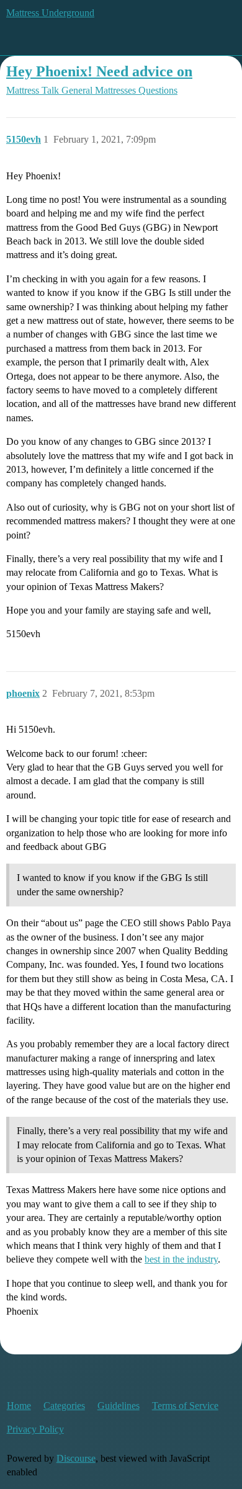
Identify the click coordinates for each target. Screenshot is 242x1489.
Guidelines (118, 1405)
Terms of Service (185, 1405)
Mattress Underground (50, 12)
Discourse (76, 1458)
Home (19, 1405)
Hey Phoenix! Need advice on (99, 71)
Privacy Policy (35, 1429)
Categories (64, 1405)
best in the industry (181, 1259)
